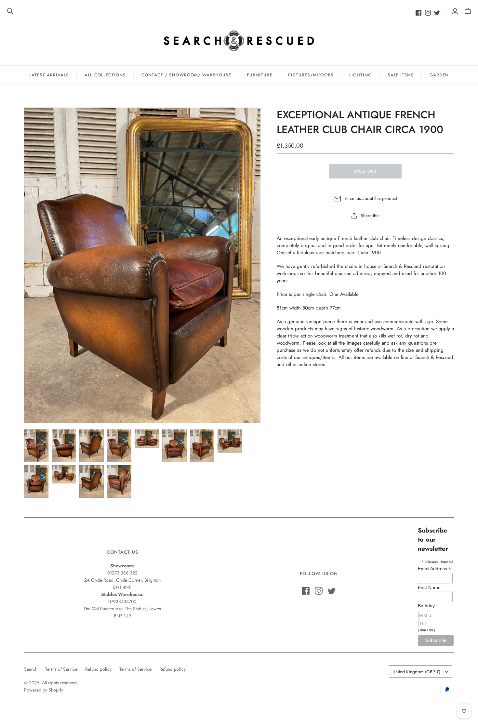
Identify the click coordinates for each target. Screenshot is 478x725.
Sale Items (401, 75)
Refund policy (98, 669)
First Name (429, 587)
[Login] (455, 11)
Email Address (434, 569)
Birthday (426, 605)
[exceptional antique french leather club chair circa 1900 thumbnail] (36, 445)
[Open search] (10, 11)
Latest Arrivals (49, 75)
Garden (439, 75)
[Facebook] (418, 13)
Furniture (259, 75)
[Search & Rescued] (239, 40)
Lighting (360, 75)
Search (30, 669)
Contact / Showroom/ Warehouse (186, 75)
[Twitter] (437, 13)
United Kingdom (416, 671)
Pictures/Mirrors (311, 75)
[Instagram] (428, 13)
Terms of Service (61, 669)
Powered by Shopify (43, 690)
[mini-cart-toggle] (467, 11)
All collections (105, 75)
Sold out (365, 171)
